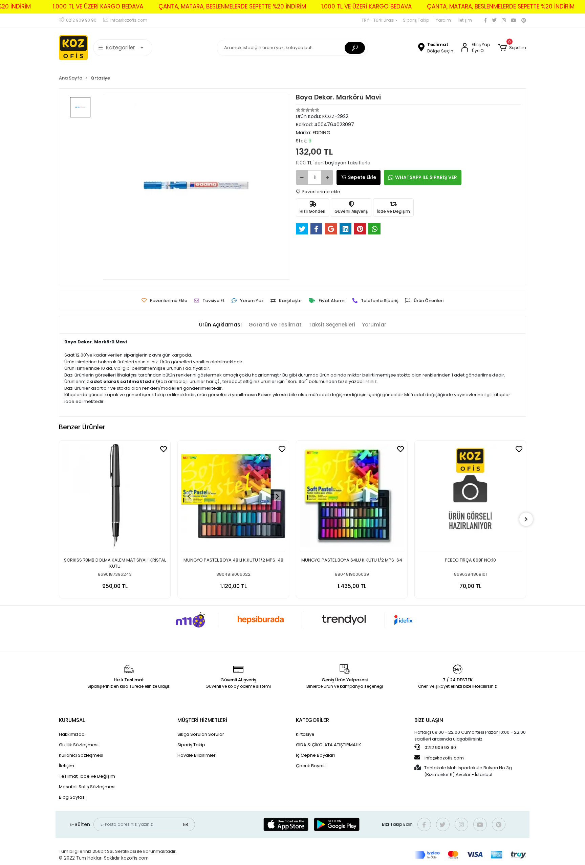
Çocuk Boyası (311, 765)
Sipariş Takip (416, 20)
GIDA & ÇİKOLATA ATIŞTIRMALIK (328, 745)
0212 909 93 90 (440, 747)
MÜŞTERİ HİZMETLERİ (202, 720)
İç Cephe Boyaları (315, 755)
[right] (526, 519)
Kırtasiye (305, 734)
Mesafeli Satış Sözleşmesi (87, 786)
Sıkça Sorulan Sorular (200, 734)
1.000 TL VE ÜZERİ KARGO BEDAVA (98, 6)
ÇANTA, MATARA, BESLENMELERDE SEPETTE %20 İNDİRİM (232, 6)
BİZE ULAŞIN (428, 720)
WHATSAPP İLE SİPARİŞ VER (426, 177)
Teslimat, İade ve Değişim (87, 776)
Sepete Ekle (362, 177)
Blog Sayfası (72, 797)
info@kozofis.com (444, 758)
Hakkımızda (72, 734)
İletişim (465, 20)
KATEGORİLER (312, 720)
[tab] (220, 325)
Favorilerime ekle (320, 191)
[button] (512, 47)
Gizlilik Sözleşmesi (79, 745)
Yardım (443, 20)
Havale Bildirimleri (197, 755)
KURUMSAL (72, 720)
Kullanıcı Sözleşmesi (81, 755)
